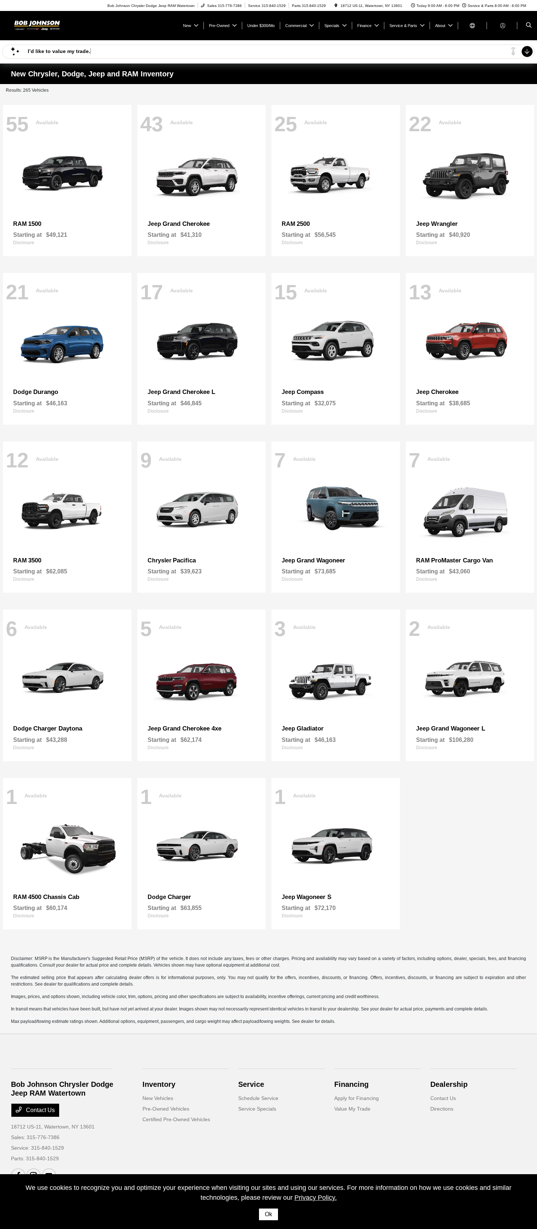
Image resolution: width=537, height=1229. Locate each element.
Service (251, 1084)
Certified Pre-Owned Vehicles (176, 1119)
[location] (336, 6)
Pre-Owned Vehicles (165, 1109)
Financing (351, 1084)
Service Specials (257, 1109)
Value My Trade (352, 1109)
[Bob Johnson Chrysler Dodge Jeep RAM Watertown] (44, 25)
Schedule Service (258, 1098)
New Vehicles (157, 1098)
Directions (441, 1109)
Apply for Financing (356, 1098)
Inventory (158, 1084)
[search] (529, 25)
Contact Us (39, 1110)
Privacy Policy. (315, 1197)
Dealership (449, 1084)
